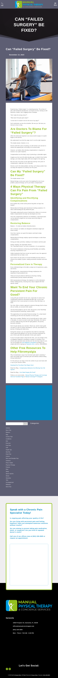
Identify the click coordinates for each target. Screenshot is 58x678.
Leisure (8, 456)
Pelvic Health (9, 462)
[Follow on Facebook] (7, 669)
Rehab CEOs (18, 675)
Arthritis (8, 428)
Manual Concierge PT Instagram (34, 376)
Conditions (8, 439)
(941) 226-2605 (18, 629)
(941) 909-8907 (46, 675)
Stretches (8, 478)
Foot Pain (8, 445)
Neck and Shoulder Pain (12, 458)
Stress (7, 476)
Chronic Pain (9, 436)
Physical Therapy (10, 465)
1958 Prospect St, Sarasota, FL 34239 (25, 622)
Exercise (8, 443)
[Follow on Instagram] (10, 669)
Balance (8, 432)
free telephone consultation (29, 342)
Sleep (7, 471)
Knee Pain (8, 454)
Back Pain (8, 430)
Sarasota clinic (30, 344)
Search (25, 423)
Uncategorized (9, 482)
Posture (8, 467)
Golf (7, 447)
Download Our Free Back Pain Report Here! (22, 365)
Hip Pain (8, 452)
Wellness (8, 484)
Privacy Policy (34, 675)
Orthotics (8, 460)
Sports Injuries (10, 473)
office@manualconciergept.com (23, 626)
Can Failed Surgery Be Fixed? (27, 372)
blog (7, 434)
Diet (7, 441)
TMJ (7, 480)
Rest (7, 469)
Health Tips (9, 449)
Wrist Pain (8, 486)
